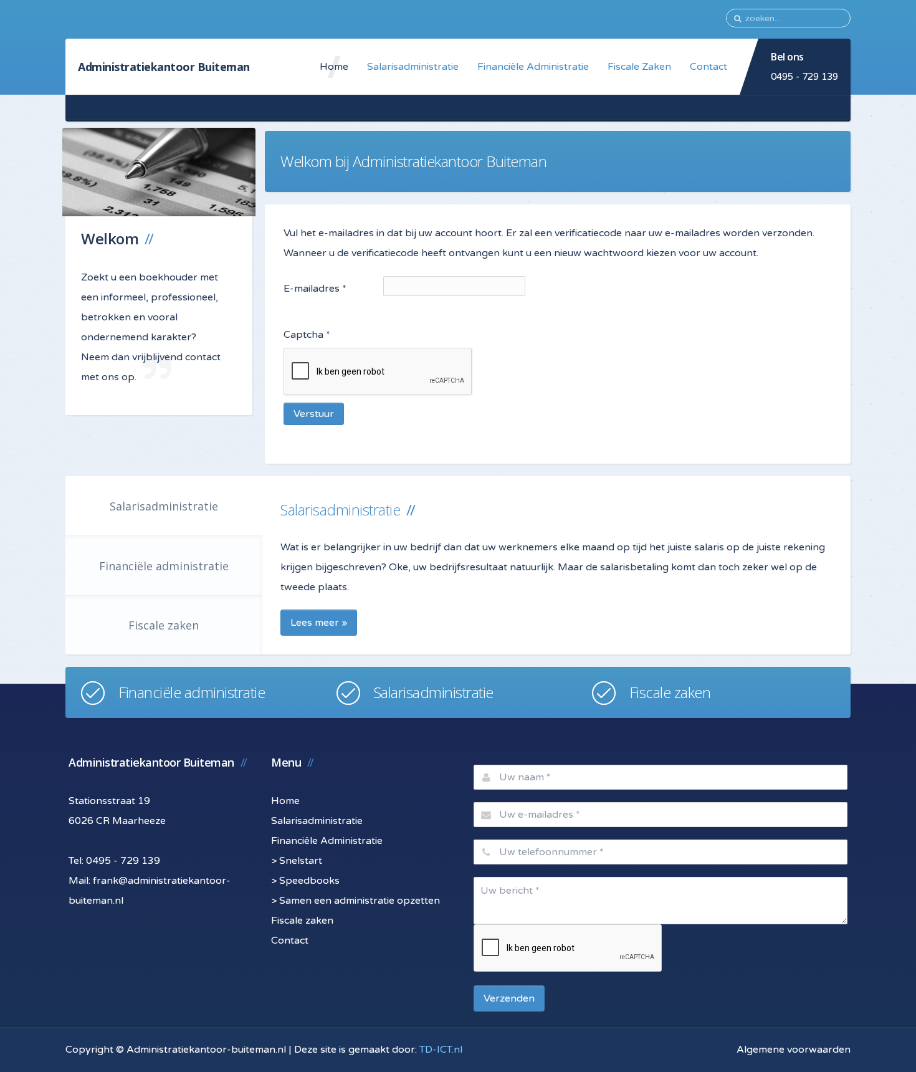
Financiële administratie (164, 565)
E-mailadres (315, 288)
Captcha (307, 334)
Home (334, 66)
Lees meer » (318, 622)
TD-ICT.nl (440, 1049)
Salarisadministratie (413, 66)
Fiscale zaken (163, 625)
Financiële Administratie (533, 66)
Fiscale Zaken (639, 66)
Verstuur (313, 414)
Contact (708, 66)
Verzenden (509, 998)
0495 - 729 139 (804, 76)
